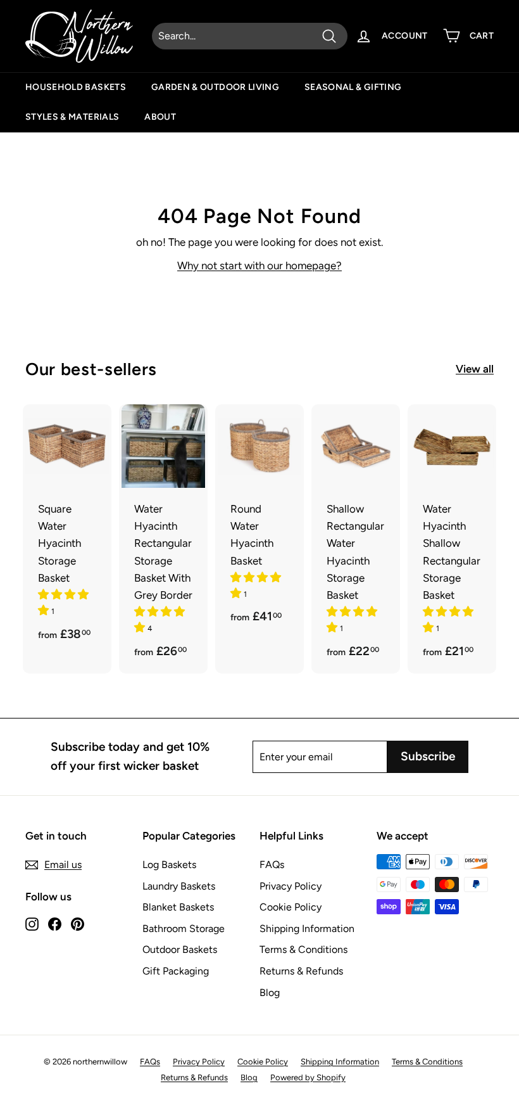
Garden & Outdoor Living (215, 87)
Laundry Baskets (178, 886)
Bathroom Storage (183, 929)
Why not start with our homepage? (259, 265)
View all (475, 368)
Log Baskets (169, 865)
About (160, 117)
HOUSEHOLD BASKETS (75, 87)
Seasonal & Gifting (352, 87)
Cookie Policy (291, 907)
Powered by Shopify (308, 1077)
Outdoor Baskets (179, 949)
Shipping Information (307, 929)
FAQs (272, 865)
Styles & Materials (72, 117)
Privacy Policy (291, 886)
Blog (270, 993)
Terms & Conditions (303, 949)
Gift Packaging (175, 971)
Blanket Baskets (178, 907)
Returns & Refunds (301, 971)
